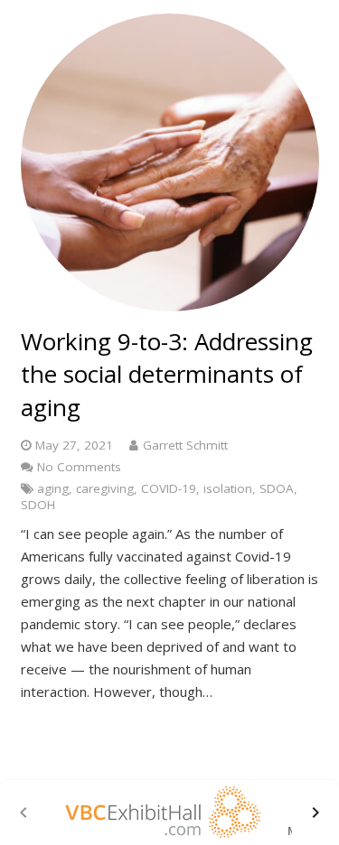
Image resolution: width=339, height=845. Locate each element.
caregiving (105, 488)
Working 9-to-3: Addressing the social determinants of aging (167, 374)
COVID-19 (168, 488)
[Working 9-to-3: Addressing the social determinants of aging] (170, 162)
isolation (227, 488)
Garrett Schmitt (185, 445)
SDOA (276, 488)
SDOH (38, 505)
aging (53, 488)
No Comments (79, 467)
